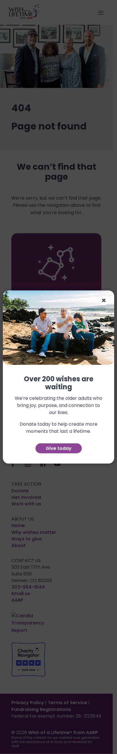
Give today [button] (59, 448)
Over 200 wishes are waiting (58, 383)
